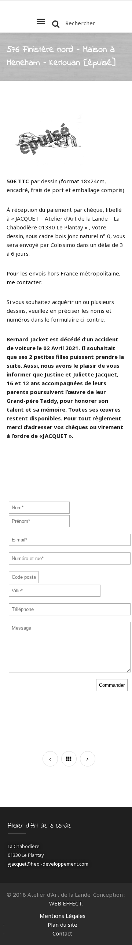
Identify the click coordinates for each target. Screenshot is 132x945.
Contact (62, 933)
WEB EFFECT (65, 903)
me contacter (24, 282)
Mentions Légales (62, 915)
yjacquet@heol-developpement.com (48, 863)
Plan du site (62, 924)
